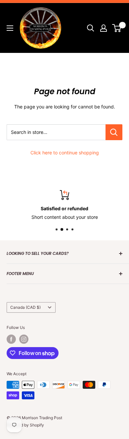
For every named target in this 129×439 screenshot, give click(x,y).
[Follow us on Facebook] (11, 339)
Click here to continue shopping (64, 152)
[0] (117, 28)
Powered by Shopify (25, 424)
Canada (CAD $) (25, 307)
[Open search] (90, 28)
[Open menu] (10, 28)
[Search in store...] (114, 132)
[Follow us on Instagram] (23, 339)
